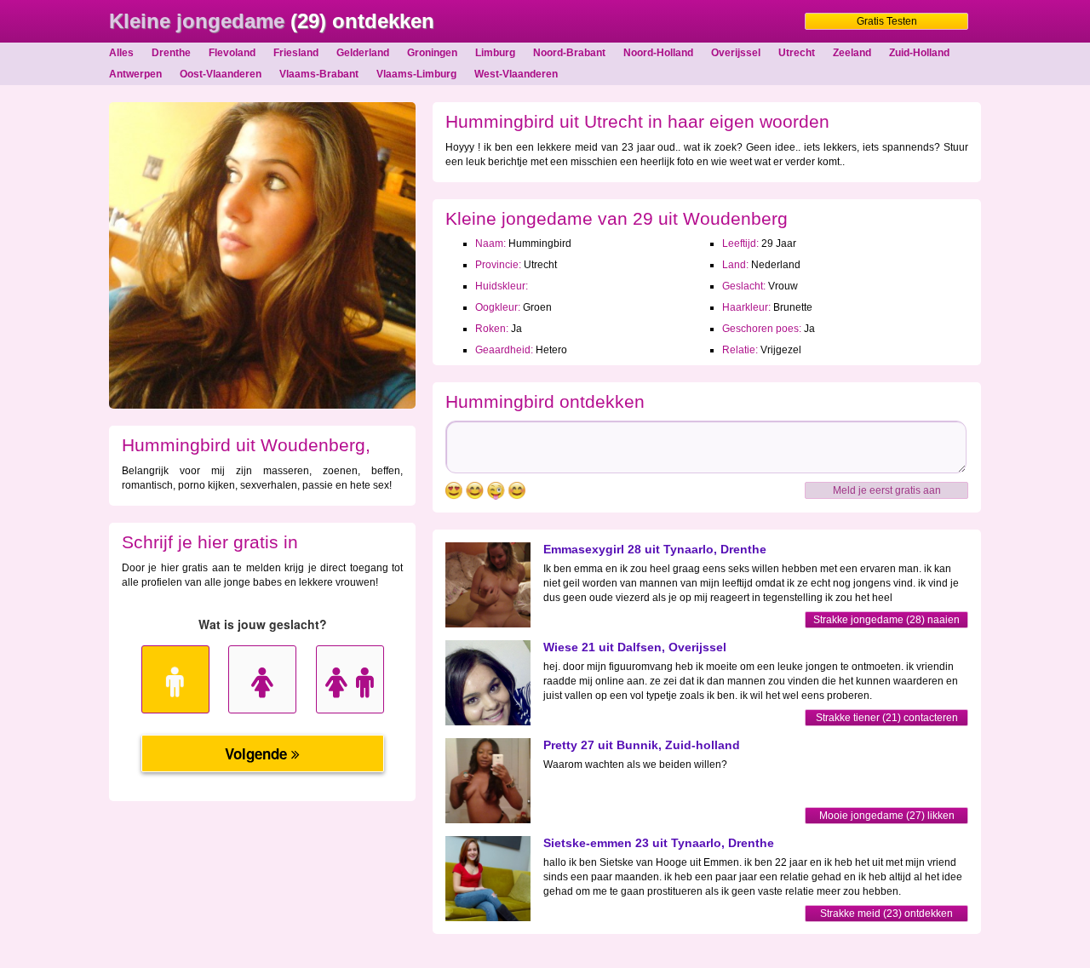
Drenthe (171, 53)
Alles (121, 53)
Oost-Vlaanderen (220, 74)
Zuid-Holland (919, 53)
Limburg (495, 53)
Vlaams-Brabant (319, 74)
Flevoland (232, 53)
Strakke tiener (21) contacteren (887, 718)
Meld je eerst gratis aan (887, 490)
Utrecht (796, 53)
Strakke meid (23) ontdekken (886, 913)
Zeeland (852, 53)
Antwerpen (135, 74)
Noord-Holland (658, 53)
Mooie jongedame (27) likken (887, 816)
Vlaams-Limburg (416, 74)
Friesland (295, 53)
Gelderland (362, 53)
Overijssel (735, 53)
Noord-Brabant (569, 53)
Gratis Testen (887, 21)
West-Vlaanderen (516, 74)
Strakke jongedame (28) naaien (886, 620)
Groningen (432, 53)
